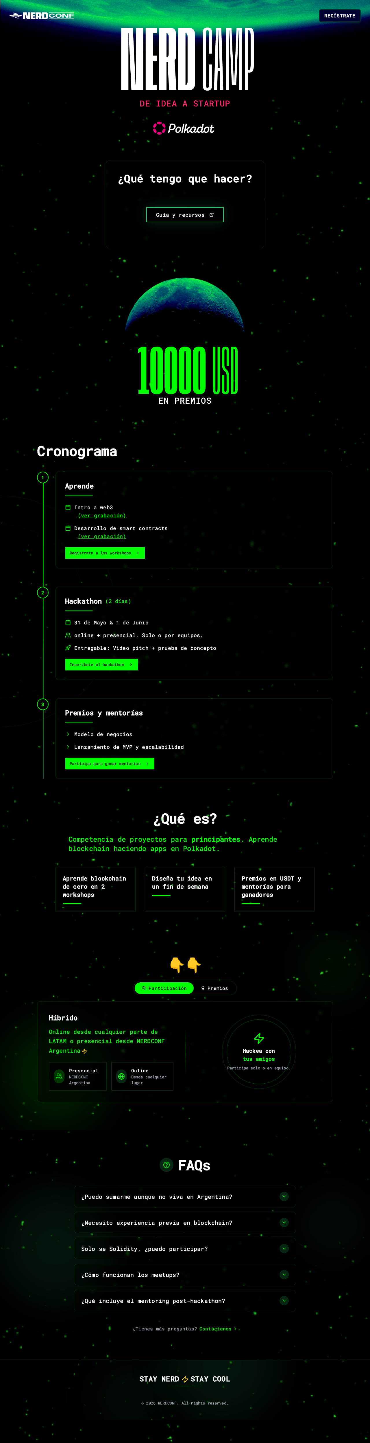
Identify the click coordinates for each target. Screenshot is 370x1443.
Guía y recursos (180, 214)
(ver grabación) (102, 515)
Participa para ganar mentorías (105, 763)
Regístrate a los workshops (100, 553)
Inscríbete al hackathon (97, 664)
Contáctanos (215, 1329)
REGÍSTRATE (340, 15)
